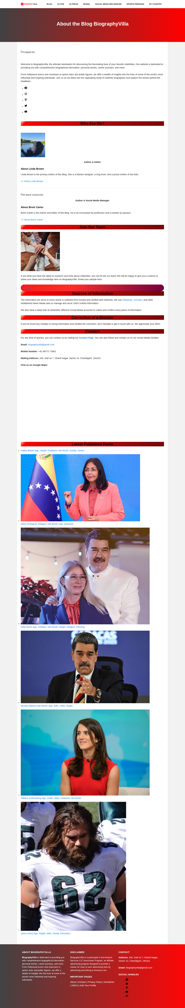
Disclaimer (109, 982)
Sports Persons (135, 4)
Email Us (27, 288)
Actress (73, 4)
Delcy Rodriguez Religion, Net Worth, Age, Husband (47, 524)
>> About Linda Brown (32, 181)
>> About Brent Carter (32, 219)
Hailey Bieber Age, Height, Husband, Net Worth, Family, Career (52, 450)
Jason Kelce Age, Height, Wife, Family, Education (45, 933)
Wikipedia (127, 300)
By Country (155, 4)
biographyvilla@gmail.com (41, 344)
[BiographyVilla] (29, 4)
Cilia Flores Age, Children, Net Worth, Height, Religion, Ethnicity (53, 627)
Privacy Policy (95, 982)
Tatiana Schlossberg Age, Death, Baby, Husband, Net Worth (51, 798)
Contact (82, 982)
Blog (49, 4)
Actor (60, 4)
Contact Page (86, 338)
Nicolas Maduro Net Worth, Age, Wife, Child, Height (46, 706)
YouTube (137, 300)
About (73, 982)
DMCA (74, 985)
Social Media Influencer (108, 4)
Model (86, 4)
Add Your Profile (88, 985)
